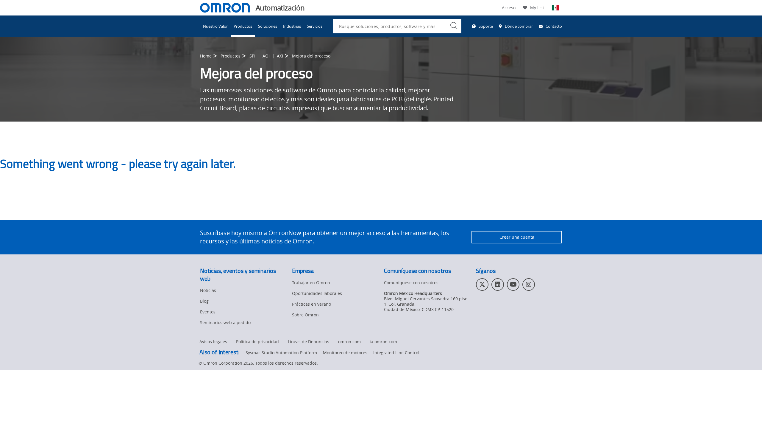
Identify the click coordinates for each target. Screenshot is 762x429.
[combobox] (397, 26)
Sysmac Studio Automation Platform (281, 352)
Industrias (292, 26)
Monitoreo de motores (345, 352)
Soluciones (267, 26)
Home (206, 56)
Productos (243, 26)
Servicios (314, 26)
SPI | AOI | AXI (266, 56)
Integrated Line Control (396, 352)
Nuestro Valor (215, 26)
